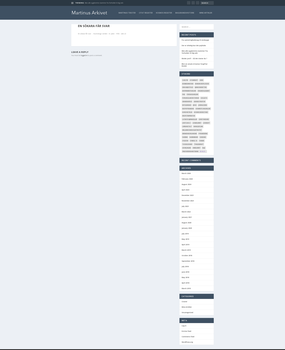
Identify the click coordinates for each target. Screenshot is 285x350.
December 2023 (187, 195)
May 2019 (185, 239)
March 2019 (186, 250)
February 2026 (187, 179)
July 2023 (185, 206)
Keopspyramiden (188, 109)
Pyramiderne (203, 134)
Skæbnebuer (193, 137)
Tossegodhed (187, 144)
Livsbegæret (197, 123)
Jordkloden (202, 105)
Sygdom (185, 141)
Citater (184, 301)
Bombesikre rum (187, 84)
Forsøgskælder (192, 94)
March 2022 (186, 212)
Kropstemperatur (188, 116)
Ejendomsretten (201, 87)
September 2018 (188, 261)
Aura (201, 80)
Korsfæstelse (187, 112)
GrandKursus (187, 101)
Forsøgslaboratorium (190, 98)
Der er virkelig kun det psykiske (194, 45)
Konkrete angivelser (203, 109)
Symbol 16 (193, 141)
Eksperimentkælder (189, 91)
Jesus (194, 105)
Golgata (204, 98)
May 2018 (185, 277)
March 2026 (186, 173)
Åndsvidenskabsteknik (190, 151)
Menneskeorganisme (189, 134)
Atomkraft (194, 80)
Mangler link (198, 126)
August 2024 (186, 184)
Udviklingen (186, 148)
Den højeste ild (187, 87)
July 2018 (185, 266)
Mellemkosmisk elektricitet (192, 130)
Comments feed (188, 337)
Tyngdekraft (199, 144)
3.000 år (185, 80)
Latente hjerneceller (189, 119)
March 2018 (186, 288)
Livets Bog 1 (186, 123)
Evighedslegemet (204, 91)
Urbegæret (196, 148)
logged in (84, 55)
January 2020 (187, 228)
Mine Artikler (205, 13)
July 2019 (185, 234)
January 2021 (187, 217)
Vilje (203, 148)
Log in (184, 326)
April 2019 (185, 244)
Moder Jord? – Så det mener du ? (194, 58)
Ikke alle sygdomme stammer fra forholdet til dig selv (104, 3)
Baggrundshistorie (184, 13)
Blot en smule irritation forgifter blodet (195, 65)
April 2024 (185, 190)
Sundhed (203, 137)
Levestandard (204, 119)
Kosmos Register (164, 13)
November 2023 (188, 201)
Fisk (183, 94)
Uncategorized (187, 312)
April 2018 (185, 283)
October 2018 (187, 255)
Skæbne (185, 137)
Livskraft (206, 123)
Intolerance (186, 105)
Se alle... (203, 151)
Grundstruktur (199, 101)
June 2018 (185, 272)
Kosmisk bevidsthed (201, 112)
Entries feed (186, 331)
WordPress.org (187, 342)
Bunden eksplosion (202, 84)
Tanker (201, 141)
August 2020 (186, 223)
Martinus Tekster (127, 13)
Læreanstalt (187, 126)
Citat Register (146, 13)
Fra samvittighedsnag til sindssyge (195, 40)
